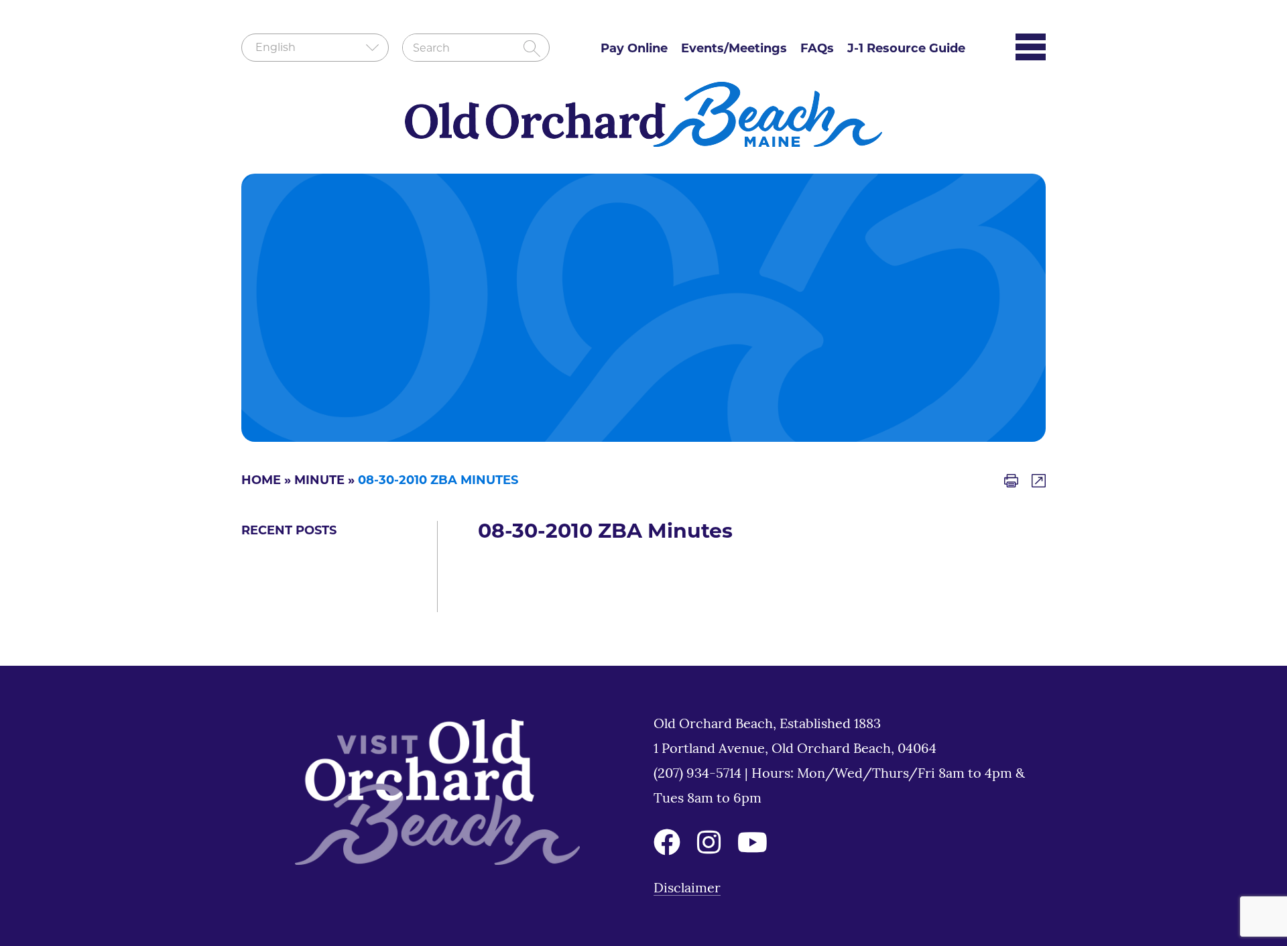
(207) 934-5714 (699, 774)
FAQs (817, 50)
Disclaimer (687, 889)
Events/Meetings (734, 50)
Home (261, 481)
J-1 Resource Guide (906, 50)
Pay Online (634, 50)
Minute (319, 481)
